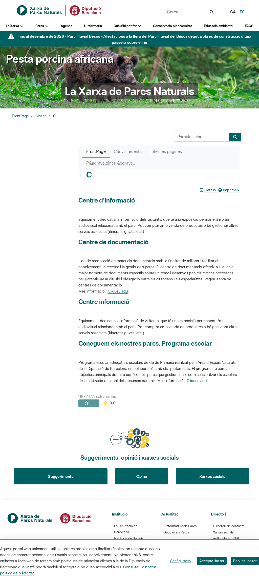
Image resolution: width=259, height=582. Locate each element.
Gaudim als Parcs (176, 532)
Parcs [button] (40, 26)
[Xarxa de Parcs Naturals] (59, 9)
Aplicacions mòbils (226, 538)
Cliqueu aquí (118, 291)
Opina (141, 476)
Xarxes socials (212, 476)
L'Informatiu (93, 26)
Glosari (41, 116)
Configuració (180, 560)
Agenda (66, 26)
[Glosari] (81, 175)
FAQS (249, 26)
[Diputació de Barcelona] (49, 517)
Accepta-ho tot (211, 560)
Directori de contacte (229, 526)
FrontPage (20, 116)
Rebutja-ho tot (245, 560)
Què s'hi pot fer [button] (125, 26)
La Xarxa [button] (13, 26)
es (242, 11)
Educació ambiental (218, 26)
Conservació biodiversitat (172, 26)
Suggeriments (61, 476)
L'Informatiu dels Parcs (180, 526)
